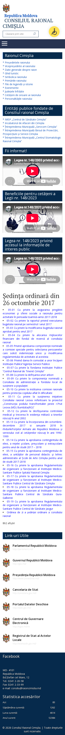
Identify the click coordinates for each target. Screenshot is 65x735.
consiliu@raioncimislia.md (26, 688)
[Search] (34, 34)
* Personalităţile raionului (17, 98)
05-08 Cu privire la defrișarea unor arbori (29, 375)
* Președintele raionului (16, 62)
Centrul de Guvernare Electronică (28, 621)
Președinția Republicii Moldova (34, 575)
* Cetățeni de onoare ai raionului (22, 95)
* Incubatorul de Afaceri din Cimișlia (23, 123)
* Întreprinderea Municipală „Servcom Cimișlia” (30, 126)
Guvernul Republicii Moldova (32, 560)
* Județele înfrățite (13, 91)
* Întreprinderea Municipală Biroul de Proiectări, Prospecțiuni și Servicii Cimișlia (30, 132)
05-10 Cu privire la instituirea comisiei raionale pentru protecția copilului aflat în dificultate (32, 391)
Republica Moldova (21, 15)
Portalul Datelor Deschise (30, 604)
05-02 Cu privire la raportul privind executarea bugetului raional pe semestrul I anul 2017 (32, 322)
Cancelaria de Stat (25, 590)
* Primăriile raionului (14, 80)
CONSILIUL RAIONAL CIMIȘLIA (28, 23)
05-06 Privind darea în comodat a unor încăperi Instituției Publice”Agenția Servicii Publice (32, 362)
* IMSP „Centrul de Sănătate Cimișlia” (24, 119)
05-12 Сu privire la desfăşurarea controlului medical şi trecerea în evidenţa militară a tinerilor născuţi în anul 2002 (32, 414)
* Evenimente (11, 88)
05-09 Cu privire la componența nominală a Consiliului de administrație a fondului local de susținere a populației (32, 382)
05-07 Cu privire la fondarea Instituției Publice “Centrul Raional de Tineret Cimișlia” (32, 369)
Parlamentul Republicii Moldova (35, 546)
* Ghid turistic (11, 73)
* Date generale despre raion (20, 69)
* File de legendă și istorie (18, 84)
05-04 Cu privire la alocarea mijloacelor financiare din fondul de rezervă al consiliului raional (32, 338)
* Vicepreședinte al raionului (19, 66)
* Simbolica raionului (15, 77)
